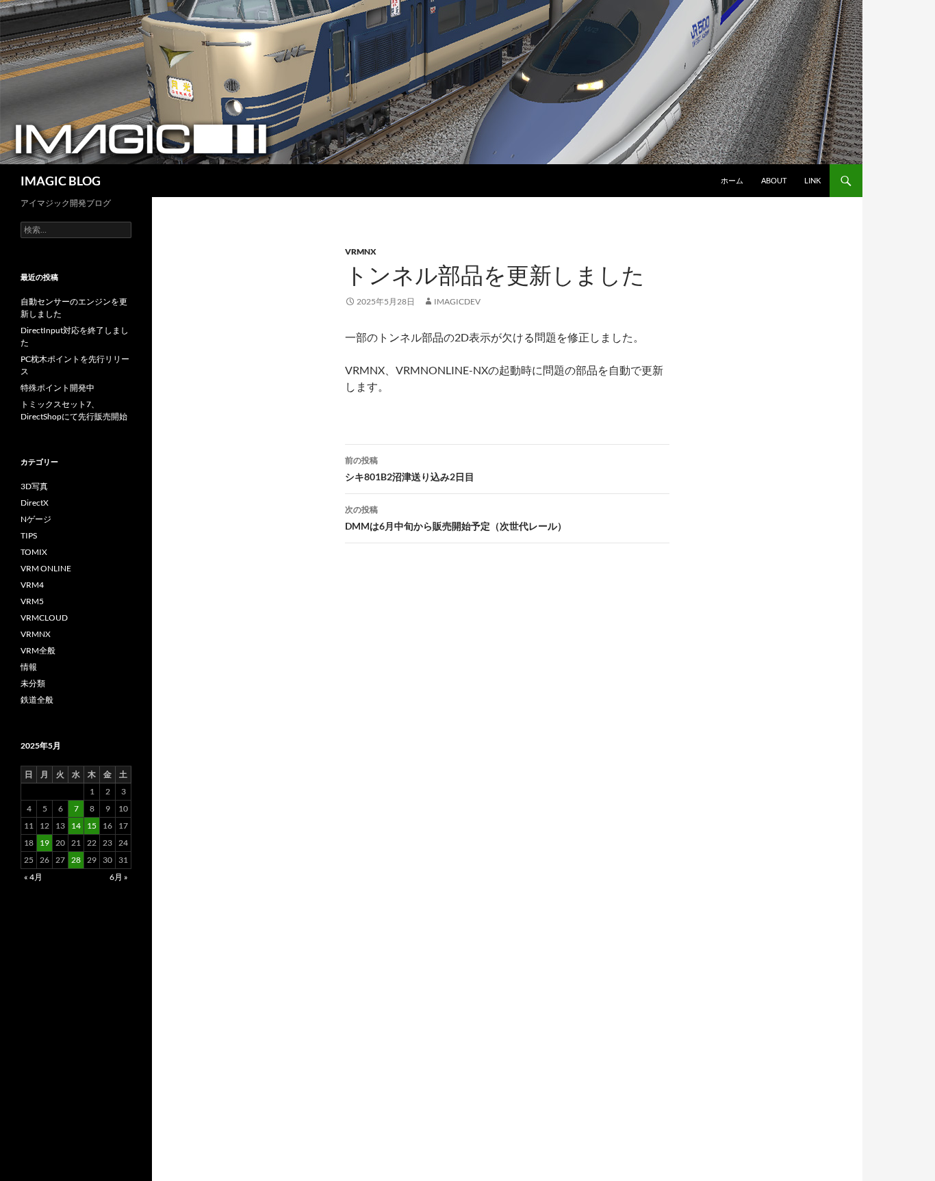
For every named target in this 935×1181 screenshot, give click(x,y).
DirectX (35, 502)
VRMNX (360, 251)
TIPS (29, 535)
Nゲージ (36, 519)
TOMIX (34, 552)
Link (812, 180)
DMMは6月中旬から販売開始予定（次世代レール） (456, 518)
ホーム (732, 180)
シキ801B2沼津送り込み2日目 (409, 468)
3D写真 (34, 486)
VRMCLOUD (44, 617)
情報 (29, 667)
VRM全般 (38, 650)
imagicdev (457, 301)
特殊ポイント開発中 (57, 387)
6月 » (119, 877)
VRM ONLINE (46, 568)
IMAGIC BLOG (61, 180)
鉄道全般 (37, 700)
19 (44, 843)
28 (76, 860)
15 (92, 825)
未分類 (33, 683)
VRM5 (32, 601)
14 (76, 825)
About (773, 180)
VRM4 (32, 585)
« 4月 (33, 877)
